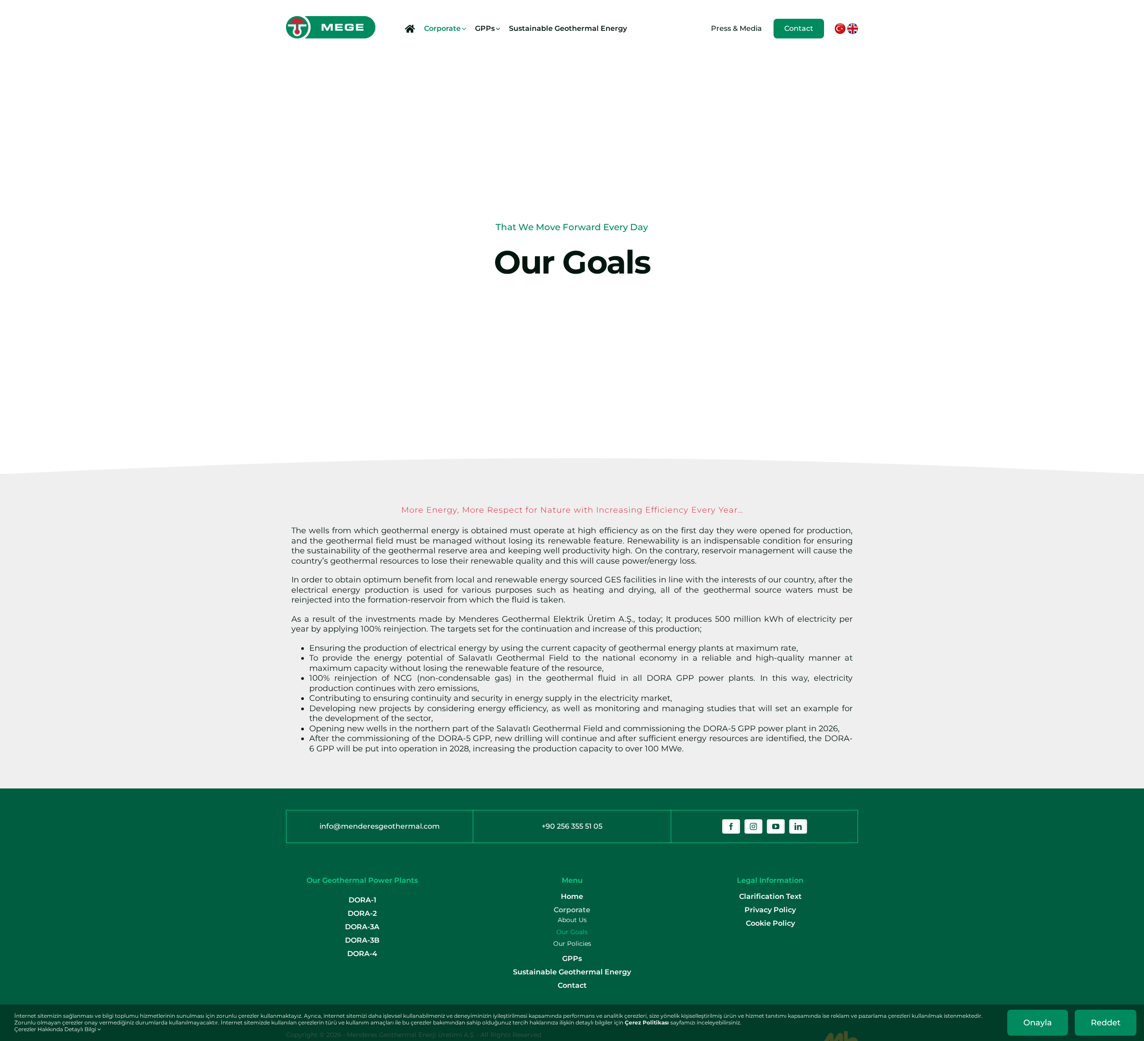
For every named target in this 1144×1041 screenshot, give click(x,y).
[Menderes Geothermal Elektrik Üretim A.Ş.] (330, 20)
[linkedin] (798, 826)
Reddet (1105, 1023)
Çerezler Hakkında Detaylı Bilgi (55, 1029)
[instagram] (753, 826)
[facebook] (731, 826)
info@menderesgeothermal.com (380, 826)
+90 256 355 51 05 (572, 826)
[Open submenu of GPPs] (498, 28)
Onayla (1037, 1023)
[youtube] (776, 826)
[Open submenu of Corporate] (464, 28)
